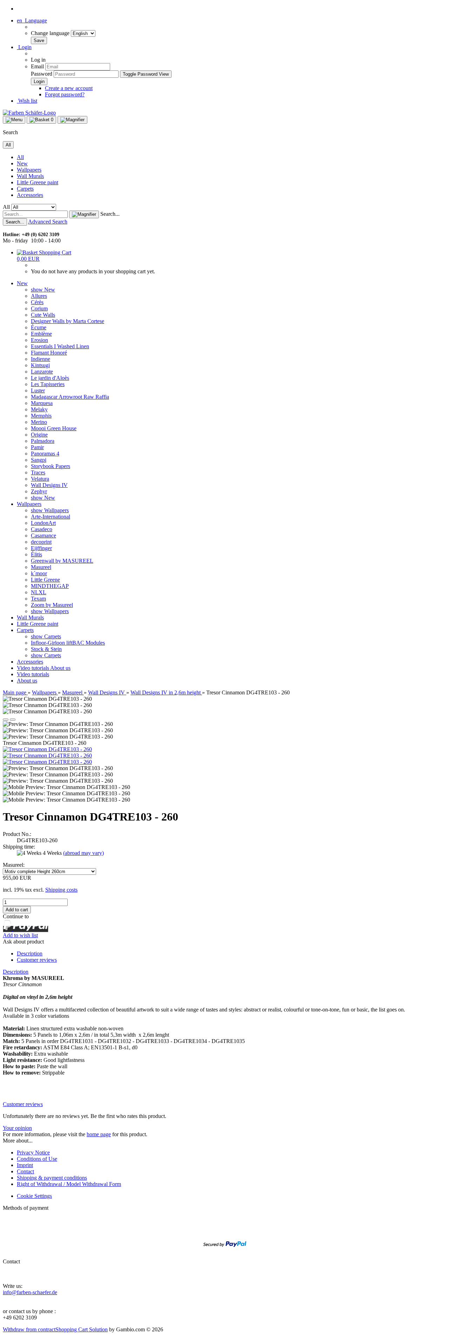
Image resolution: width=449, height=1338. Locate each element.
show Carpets (46, 636)
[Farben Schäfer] (29, 113)
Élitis (36, 554)
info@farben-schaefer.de (30, 1292)
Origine (39, 435)
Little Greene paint (37, 182)
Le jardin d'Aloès (50, 378)
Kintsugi (40, 365)
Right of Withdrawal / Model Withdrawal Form (69, 1184)
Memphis (41, 416)
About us (60, 668)
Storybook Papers (50, 466)
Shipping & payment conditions (52, 1178)
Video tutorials (33, 668)
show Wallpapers (50, 510)
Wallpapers (29, 170)
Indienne (40, 359)
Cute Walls (43, 315)
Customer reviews (37, 960)
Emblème (41, 334)
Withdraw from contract (29, 1329)
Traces (38, 472)
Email (37, 66)
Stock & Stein (46, 649)
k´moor (39, 573)
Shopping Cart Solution (81, 1329)
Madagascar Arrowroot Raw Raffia (70, 397)
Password (41, 74)
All (20, 157)
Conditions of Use (37, 1159)
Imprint (25, 1165)
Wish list (27, 101)
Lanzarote (42, 372)
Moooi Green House (53, 428)
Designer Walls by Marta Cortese (67, 321)
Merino (39, 422)
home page (99, 1134)
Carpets (25, 189)
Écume (38, 327)
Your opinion (17, 1128)
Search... (110, 214)
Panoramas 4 (45, 454)
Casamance (43, 535)
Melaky (39, 409)
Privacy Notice (33, 1152)
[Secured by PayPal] (225, 1252)
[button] (32, 20)
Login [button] (24, 47)
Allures (39, 296)
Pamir (37, 447)
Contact (25, 1171)
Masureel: (14, 865)
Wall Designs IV (49, 485)
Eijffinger (41, 548)
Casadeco (41, 529)
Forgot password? (65, 94)
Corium (39, 308)
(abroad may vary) (83, 853)
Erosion (39, 340)
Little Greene (45, 580)
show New (43, 290)
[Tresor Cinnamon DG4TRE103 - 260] (47, 749)
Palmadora (42, 441)
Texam (38, 599)
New (22, 163)
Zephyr (39, 491)
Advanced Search (47, 222)
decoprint (41, 542)
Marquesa (42, 403)
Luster (38, 390)
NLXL (38, 592)
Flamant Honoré (49, 353)
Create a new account (69, 88)
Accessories (30, 195)
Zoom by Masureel (52, 605)
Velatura (40, 479)
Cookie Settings (34, 1196)
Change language (51, 33)
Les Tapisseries (48, 384)
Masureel (41, 567)
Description (29, 953)
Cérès (37, 302)
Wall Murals (30, 176)
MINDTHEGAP (50, 586)
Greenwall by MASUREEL (62, 561)
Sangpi (38, 460)
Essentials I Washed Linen (60, 346)
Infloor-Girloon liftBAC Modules (68, 643)
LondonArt (43, 523)
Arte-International (50, 517)
